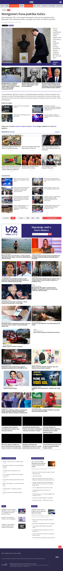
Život (38, 5)
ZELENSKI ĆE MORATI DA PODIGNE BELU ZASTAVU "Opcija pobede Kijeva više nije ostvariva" (31, 446)
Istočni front (14, 5)
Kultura (59, 5)
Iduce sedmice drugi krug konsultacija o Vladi (13, 479)
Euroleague (28, 5)
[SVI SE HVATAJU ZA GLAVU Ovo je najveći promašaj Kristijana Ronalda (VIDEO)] (52, 442)
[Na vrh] (59, 547)
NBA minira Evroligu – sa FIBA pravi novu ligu (42, 500)
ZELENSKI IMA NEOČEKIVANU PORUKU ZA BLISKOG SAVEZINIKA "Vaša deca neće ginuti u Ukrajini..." (32, 428)
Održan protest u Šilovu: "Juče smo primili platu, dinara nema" (52, 188)
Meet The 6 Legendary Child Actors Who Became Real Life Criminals (51, 148)
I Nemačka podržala (37, 476)
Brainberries (11, 150)
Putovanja (52, 5)
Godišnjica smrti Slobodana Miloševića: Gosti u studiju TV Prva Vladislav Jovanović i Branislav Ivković (9, 512)
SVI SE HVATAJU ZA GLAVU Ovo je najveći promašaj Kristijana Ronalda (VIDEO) (52, 446)
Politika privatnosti (41, 558)
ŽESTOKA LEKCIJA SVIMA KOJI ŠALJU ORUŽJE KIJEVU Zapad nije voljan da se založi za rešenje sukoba (11, 446)
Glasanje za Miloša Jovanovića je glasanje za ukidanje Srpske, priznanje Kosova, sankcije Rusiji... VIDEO (42, 484)
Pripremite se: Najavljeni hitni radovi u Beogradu (43, 523)
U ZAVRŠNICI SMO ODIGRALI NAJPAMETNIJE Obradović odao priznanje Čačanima (10, 428)
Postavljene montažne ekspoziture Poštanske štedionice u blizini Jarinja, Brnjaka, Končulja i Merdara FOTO (52, 107)
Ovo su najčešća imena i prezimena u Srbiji (42, 487)
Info (7, 5)
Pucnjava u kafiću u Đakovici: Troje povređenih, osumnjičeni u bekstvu (52, 116)
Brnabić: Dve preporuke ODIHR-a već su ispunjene (9, 518)
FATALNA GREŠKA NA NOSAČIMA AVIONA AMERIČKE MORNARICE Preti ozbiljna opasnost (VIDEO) (52, 429)
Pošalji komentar (52, 218)
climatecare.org (26, 566)
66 (8, 10)
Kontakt (18, 558)
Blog (11, 553)
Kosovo (4, 10)
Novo (2, 5)
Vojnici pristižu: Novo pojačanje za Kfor (21, 106)
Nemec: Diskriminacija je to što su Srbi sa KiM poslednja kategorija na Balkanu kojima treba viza (21, 207)
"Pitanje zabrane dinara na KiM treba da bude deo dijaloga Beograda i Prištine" (51, 207)
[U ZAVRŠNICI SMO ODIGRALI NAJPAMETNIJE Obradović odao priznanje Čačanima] (12, 425)
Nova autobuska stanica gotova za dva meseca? (43, 537)
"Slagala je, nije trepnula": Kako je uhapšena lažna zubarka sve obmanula (8, 526)
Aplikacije (7, 553)
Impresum (23, 558)
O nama (15, 553)
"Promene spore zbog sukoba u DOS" (11, 470)
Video (3, 506)
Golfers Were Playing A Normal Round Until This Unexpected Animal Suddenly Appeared (11, 168)
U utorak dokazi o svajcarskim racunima (12, 488)
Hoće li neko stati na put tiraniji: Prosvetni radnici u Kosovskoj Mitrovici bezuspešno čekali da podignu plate (21, 198)
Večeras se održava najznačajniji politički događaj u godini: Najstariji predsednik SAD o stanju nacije (52, 198)
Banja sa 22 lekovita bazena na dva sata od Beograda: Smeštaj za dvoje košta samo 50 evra (43, 479)
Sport (21, 5)
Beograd (34, 506)
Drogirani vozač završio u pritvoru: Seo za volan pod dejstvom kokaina (39, 511)
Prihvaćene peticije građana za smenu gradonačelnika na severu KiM (52, 180)
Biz (34, 5)
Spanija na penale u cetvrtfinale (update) (12, 492)
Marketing (13, 558)
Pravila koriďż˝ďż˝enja (31, 558)
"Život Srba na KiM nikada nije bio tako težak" (22, 115)
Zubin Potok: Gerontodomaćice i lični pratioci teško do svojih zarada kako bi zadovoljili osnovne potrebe (22, 189)
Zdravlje (44, 5)
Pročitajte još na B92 (37, 458)
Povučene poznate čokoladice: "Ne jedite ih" (42, 498)
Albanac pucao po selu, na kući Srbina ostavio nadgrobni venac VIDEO (21, 180)
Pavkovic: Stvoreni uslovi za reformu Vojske (13, 461)
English (19, 553)
